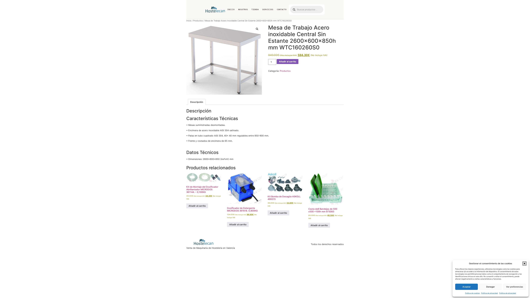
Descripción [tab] (196, 102)
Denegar (490, 286)
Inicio (231, 9)
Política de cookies (472, 293)
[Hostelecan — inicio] (215, 9)
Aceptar (467, 286)
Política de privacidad (489, 293)
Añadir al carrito (287, 61)
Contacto (282, 9)
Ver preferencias (514, 286)
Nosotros (243, 9)
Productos (198, 20)
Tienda (255, 9)
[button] (524, 263)
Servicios (267, 9)
